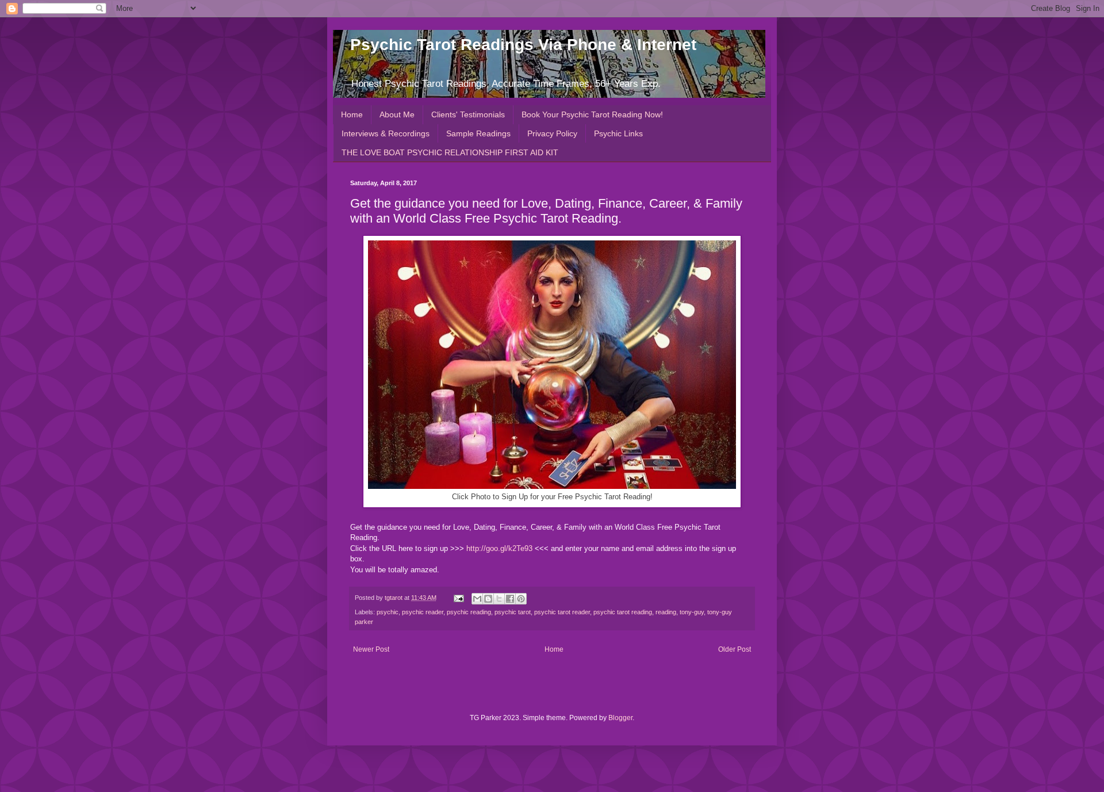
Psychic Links (618, 133)
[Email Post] (458, 597)
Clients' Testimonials (468, 114)
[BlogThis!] (488, 598)
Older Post (734, 649)
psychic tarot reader (562, 612)
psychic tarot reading (622, 612)
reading (666, 612)
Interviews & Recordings (386, 133)
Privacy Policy (552, 133)
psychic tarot (512, 612)
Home (352, 114)
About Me (397, 114)
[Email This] (477, 598)
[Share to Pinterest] (521, 598)
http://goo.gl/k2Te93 (499, 548)
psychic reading (469, 612)
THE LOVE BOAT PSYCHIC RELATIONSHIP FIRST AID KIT (450, 152)
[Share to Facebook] (510, 598)
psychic (387, 612)
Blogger (620, 718)
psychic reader (422, 612)
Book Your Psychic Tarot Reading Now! (592, 114)
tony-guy (692, 612)
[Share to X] (499, 598)
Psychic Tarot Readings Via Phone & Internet (523, 44)
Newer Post (371, 649)
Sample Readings (478, 133)
